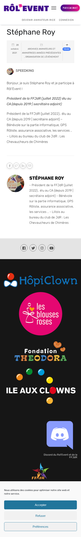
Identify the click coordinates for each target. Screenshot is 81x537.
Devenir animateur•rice (38, 20)
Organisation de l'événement (42, 57)
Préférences (40, 526)
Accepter (40, 505)
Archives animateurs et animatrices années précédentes (41, 51)
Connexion (66, 20)
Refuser (40, 515)
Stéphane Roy (46, 178)
